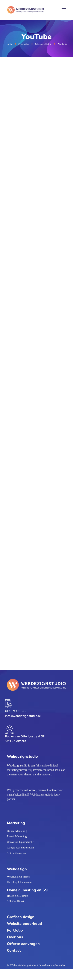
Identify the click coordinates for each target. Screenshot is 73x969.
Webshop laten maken (19, 882)
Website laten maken (18, 876)
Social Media (43, 43)
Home (9, 43)
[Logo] (25, 10)
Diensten (23, 43)
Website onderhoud (24, 923)
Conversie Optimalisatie (20, 841)
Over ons (15, 937)
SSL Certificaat (15, 901)
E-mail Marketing (17, 836)
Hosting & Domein (17, 895)
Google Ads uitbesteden (20, 847)
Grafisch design (20, 916)
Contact (14, 950)
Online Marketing (17, 830)
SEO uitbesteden (16, 852)
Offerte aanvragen (23, 943)
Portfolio (15, 930)
